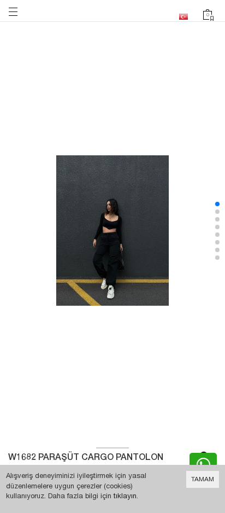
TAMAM (202, 479)
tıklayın (125, 496)
